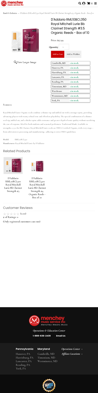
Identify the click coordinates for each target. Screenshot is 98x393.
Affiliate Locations (71, 353)
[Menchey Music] (48, 320)
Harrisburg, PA (24, 357)
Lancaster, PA (24, 361)
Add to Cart (58, 54)
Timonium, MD (46, 357)
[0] (88, 3)
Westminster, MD (47, 361)
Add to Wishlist (73, 54)
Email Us (60, 335)
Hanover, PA (23, 354)
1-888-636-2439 (42, 335)
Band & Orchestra (10, 13)
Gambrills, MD (46, 354)
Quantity (53, 47)
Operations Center (71, 349)
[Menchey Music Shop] (12, 3)
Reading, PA (23, 365)
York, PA (21, 368)
